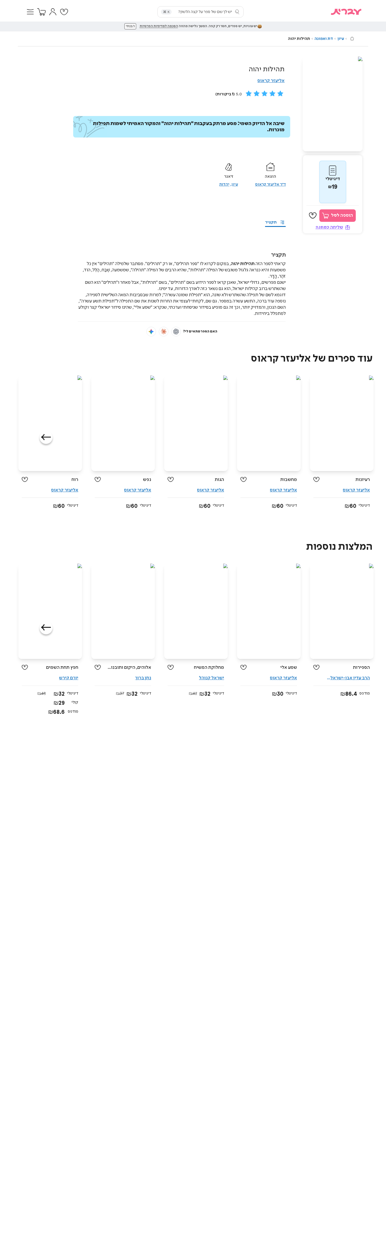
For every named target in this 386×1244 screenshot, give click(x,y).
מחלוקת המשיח (209, 667)
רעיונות (362, 479)
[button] (30, 11)
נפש (147, 479)
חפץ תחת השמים (62, 667)
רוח (74, 479)
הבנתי (130, 26)
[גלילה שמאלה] (46, 437)
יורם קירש (68, 678)
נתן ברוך (143, 678)
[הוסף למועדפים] (312, 215)
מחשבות (288, 479)
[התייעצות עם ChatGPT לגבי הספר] (176, 331)
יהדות (224, 184)
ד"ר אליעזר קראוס (270, 184)
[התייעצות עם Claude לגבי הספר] (163, 331)
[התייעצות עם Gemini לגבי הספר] (151, 331)
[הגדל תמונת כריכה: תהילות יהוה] (333, 104)
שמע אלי (288, 667)
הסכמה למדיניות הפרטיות (159, 26)
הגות (219, 479)
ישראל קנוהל (211, 678)
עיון (340, 38)
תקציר (271, 222)
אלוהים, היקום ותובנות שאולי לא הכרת (128, 667)
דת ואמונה (324, 38)
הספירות (361, 667)
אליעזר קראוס (271, 80)
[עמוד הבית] (352, 38)
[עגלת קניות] (41, 11)
